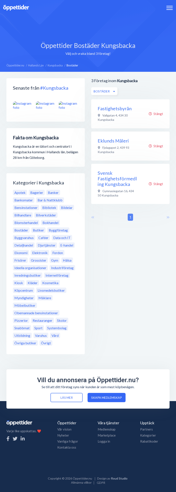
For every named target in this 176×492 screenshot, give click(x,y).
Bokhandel (50, 223)
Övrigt (46, 343)
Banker (53, 192)
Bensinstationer (26, 207)
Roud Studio (119, 478)
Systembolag (57, 328)
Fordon (57, 253)
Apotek (20, 192)
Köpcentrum (23, 290)
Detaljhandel (23, 245)
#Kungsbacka (54, 88)
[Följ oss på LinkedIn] (23, 438)
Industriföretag (62, 268)
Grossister (38, 260)
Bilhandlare (22, 215)
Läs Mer (67, 397)
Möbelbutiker (24, 305)
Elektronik (40, 253)
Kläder (33, 283)
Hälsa (67, 260)
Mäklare (44, 298)
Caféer (43, 238)
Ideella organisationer (30, 268)
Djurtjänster (47, 245)
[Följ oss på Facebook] (7, 438)
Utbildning (22, 335)
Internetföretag (57, 275)
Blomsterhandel (26, 223)
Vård (55, 335)
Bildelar (67, 207)
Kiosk (18, 283)
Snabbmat (22, 328)
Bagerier (36, 192)
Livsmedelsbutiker (51, 290)
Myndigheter (24, 298)
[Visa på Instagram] (23, 105)
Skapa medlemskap (106, 397)
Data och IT (62, 238)
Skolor (62, 320)
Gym (54, 260)
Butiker (38, 230)
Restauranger (42, 320)
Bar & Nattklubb (50, 200)
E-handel (66, 245)
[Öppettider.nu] (16, 7)
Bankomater (23, 200)
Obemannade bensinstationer (36, 313)
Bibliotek (49, 207)
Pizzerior (21, 320)
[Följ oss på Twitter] (15, 438)
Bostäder (21, 230)
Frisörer (20, 260)
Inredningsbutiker (27, 275)
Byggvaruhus (24, 238)
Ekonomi (20, 253)
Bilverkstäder (46, 215)
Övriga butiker (25, 343)
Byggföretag (58, 230)
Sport (38, 328)
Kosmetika (50, 283)
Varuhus (41, 335)
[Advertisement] (88, 24)
